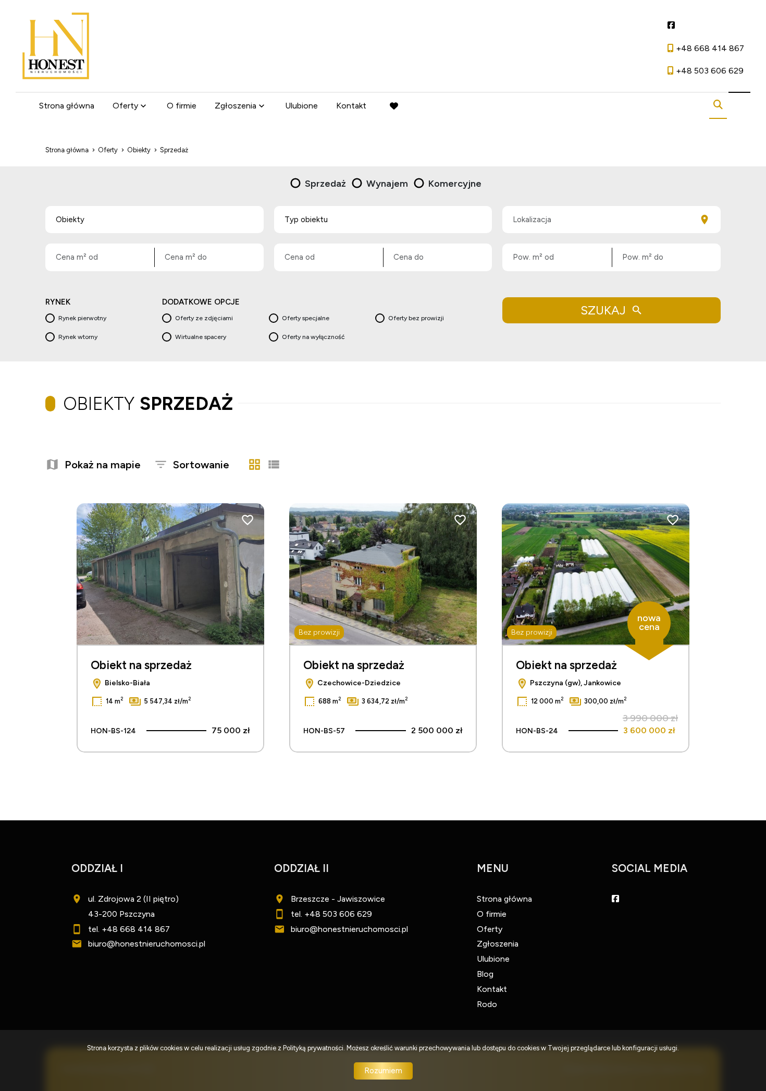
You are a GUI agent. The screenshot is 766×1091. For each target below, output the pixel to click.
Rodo (487, 1004)
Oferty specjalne (305, 318)
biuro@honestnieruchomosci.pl (146, 944)
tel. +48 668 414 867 (129, 929)
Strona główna (66, 106)
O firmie (181, 106)
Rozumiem (383, 1070)
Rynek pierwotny (82, 318)
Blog (485, 974)
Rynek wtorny (77, 337)
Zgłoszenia (497, 944)
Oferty (125, 106)
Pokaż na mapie (103, 464)
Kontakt (351, 106)
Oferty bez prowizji (416, 318)
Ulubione (301, 106)
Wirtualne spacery (200, 337)
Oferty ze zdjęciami (204, 318)
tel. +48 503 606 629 (331, 914)
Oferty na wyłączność (313, 337)
